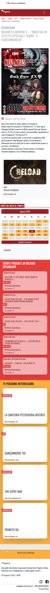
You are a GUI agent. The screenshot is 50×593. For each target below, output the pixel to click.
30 (46, 234)
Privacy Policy (44, 588)
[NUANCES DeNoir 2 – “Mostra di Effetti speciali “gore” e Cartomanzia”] (25, 81)
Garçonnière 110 (15, 453)
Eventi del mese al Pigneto (12, 205)
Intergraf (29, 586)
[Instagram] (42, 582)
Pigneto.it (7, 575)
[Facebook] (47, 582)
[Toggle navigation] (44, 12)
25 (12, 234)
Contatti (38, 570)
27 (25, 234)
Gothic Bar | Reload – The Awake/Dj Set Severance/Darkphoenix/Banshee (22, 300)
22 (39, 231)
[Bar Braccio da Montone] (25, 5)
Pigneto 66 (12, 529)
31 (5, 238)
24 (5, 234)
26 (19, 234)
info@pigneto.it (18, 570)
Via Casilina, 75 (10, 194)
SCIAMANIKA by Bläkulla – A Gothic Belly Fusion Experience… (22, 342)
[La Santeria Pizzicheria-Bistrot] (25, 400)
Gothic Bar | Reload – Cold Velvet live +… (23, 321)
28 (32, 234)
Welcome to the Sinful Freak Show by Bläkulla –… (21, 278)
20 (25, 231)
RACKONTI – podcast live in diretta (20, 363)
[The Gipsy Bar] (25, 476)
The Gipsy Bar (13, 491)
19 (18, 231)
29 (39, 234)
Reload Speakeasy (11, 190)
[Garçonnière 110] (25, 438)
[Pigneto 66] (25, 514)
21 (32, 231)
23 (46, 231)
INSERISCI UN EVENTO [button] (25, 242)
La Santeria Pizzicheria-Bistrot (25, 415)
